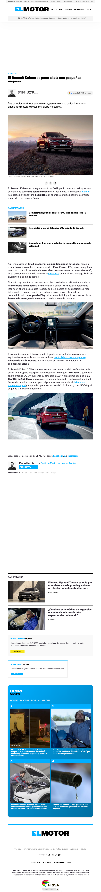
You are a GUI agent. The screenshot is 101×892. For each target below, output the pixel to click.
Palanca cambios (82, 2)
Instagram (73, 456)
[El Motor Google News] (59, 855)
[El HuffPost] (79, 9)
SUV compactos (43, 473)
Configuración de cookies (46, 849)
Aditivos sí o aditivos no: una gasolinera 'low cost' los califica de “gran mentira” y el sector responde (71, 807)
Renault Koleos (27, 473)
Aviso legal (17, 849)
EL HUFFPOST (24, 700)
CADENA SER (46, 700)
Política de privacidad (30, 849)
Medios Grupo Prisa (50, 889)
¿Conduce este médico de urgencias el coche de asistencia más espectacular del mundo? (70, 612)
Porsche (19, 2)
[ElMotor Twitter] (49, 855)
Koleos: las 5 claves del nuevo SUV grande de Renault (56, 228)
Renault (86, 191)
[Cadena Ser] (89, 9)
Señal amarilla (56, 2)
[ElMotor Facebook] (46, 855)
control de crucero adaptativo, (70, 357)
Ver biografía (25, 467)
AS (39, 700)
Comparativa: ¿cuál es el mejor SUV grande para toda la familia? (57, 214)
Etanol (26, 2)
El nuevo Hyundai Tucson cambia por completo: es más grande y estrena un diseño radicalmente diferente (70, 585)
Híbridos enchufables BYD (40, 2)
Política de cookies (62, 849)
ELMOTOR (14, 700)
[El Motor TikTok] (56, 855)
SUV (35, 473)
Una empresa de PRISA (50, 883)
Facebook (58, 456)
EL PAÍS (33, 700)
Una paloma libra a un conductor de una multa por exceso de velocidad (60, 244)
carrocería (53, 273)
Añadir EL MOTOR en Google (82, 93)
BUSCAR (16, 674)
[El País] (54, 9)
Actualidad (12, 73)
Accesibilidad (74, 849)
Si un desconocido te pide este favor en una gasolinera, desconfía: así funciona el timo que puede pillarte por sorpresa (71, 752)
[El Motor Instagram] (52, 855)
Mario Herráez (27, 92)
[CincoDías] (68, 9)
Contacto (83, 849)
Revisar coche (69, 2)
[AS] (60, 9)
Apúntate (17, 651)
